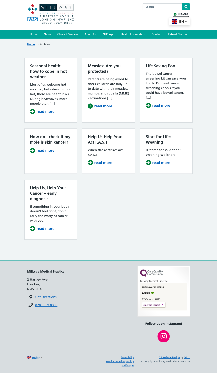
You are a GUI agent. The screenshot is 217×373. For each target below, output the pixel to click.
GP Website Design (169, 357)
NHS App (108, 34)
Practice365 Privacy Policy (120, 361)
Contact (157, 34)
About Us (90, 34)
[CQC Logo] (151, 275)
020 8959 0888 (46, 305)
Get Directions (45, 297)
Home (33, 34)
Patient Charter (177, 34)
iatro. (187, 357)
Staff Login (128, 365)
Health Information (133, 34)
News (47, 34)
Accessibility (127, 357)
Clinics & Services (67, 34)
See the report (151, 304)
